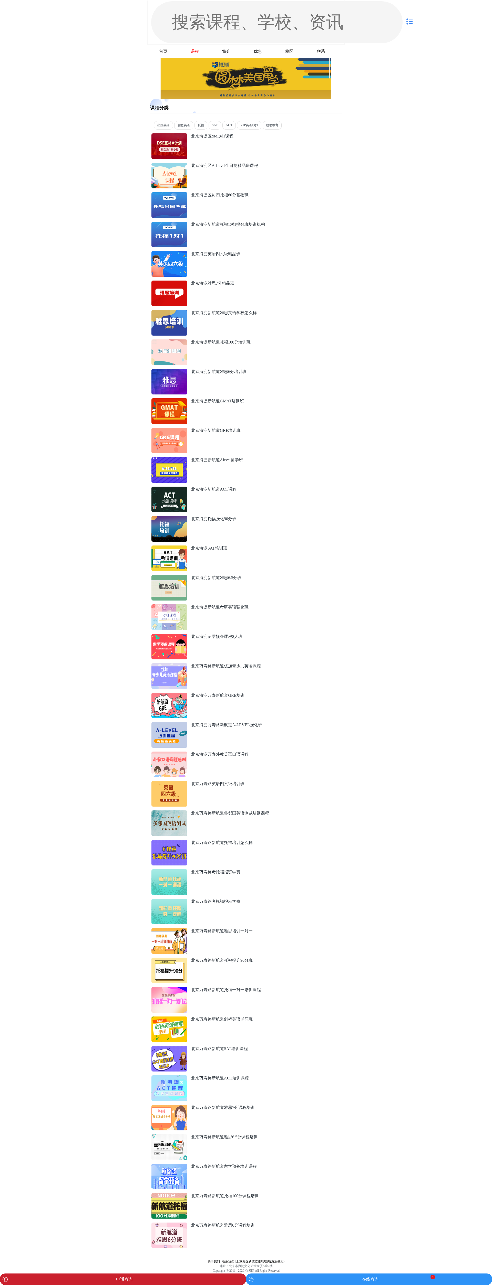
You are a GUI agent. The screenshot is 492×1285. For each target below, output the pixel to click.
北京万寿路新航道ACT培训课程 (220, 1078)
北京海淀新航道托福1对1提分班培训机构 (228, 224)
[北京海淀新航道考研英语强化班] (169, 607)
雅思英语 (184, 125)
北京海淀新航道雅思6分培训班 (219, 371)
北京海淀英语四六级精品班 (215, 254)
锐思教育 (272, 125)
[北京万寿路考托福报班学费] (169, 872)
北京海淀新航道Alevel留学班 (217, 460)
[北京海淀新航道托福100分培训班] (169, 342)
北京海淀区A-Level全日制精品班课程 (224, 165)
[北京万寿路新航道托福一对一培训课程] (169, 990)
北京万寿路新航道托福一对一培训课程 (226, 990)
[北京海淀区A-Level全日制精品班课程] (169, 165)
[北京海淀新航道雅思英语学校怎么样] (169, 313)
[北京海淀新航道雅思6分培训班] (169, 371)
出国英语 (163, 125)
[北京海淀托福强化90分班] (169, 519)
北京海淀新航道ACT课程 (214, 489)
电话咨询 (124, 1279)
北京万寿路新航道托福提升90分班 (222, 960)
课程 (195, 51)
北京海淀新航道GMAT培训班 (217, 401)
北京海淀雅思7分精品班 (212, 283)
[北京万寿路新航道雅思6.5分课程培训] (169, 1137)
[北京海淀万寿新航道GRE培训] (169, 695)
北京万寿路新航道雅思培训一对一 (222, 931)
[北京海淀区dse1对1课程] (169, 136)
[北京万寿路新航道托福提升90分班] (169, 960)
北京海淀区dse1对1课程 (212, 136)
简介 (226, 51)
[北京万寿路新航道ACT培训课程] (169, 1078)
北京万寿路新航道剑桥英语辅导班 (222, 1019)
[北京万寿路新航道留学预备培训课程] (169, 1166)
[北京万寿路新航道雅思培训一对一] (169, 931)
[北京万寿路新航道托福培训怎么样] (169, 842)
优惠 (258, 51)
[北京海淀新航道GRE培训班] (169, 430)
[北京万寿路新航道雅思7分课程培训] (169, 1107)
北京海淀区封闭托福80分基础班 (220, 195)
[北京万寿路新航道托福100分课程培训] (169, 1196)
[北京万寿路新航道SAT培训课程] (169, 1049)
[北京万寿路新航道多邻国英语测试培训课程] (169, 813)
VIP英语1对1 (249, 125)
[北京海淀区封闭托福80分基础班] (169, 195)
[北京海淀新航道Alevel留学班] (169, 460)
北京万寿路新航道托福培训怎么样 (222, 842)
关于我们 (214, 1261)
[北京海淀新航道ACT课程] (169, 489)
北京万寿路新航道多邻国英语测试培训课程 (230, 813)
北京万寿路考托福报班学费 (215, 872)
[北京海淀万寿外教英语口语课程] (169, 754)
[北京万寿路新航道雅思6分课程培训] (169, 1225)
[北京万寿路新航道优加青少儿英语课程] (169, 666)
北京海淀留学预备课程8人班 (216, 636)
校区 (289, 51)
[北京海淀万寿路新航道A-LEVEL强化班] (169, 725)
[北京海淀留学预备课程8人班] (169, 636)
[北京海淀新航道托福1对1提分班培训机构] (169, 224)
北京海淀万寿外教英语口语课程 (220, 754)
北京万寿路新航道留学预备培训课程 (224, 1166)
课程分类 (159, 107)
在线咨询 (370, 1279)
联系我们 (228, 1261)
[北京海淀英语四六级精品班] (169, 254)
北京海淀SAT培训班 (209, 548)
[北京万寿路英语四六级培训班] (169, 784)
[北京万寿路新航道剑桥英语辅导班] (169, 1019)
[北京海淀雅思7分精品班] (169, 283)
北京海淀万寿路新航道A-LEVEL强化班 (226, 725)
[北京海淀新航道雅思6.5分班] (169, 578)
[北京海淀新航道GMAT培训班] (169, 401)
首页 (163, 51)
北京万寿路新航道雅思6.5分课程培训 (224, 1137)
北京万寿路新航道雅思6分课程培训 (223, 1225)
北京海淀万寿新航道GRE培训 (218, 695)
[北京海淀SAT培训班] (169, 548)
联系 (321, 51)
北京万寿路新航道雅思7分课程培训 (223, 1107)
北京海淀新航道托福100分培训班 (221, 342)
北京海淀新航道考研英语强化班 (220, 607)
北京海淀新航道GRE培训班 (216, 430)
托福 (201, 125)
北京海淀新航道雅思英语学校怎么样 (224, 312)
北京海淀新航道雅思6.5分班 (216, 577)
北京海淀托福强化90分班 (213, 519)
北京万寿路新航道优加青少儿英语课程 (226, 666)
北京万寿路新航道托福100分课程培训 (225, 1196)
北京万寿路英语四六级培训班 (217, 783)
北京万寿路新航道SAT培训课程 (219, 1048)
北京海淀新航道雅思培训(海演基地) (260, 1261)
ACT (229, 125)
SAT (215, 125)
